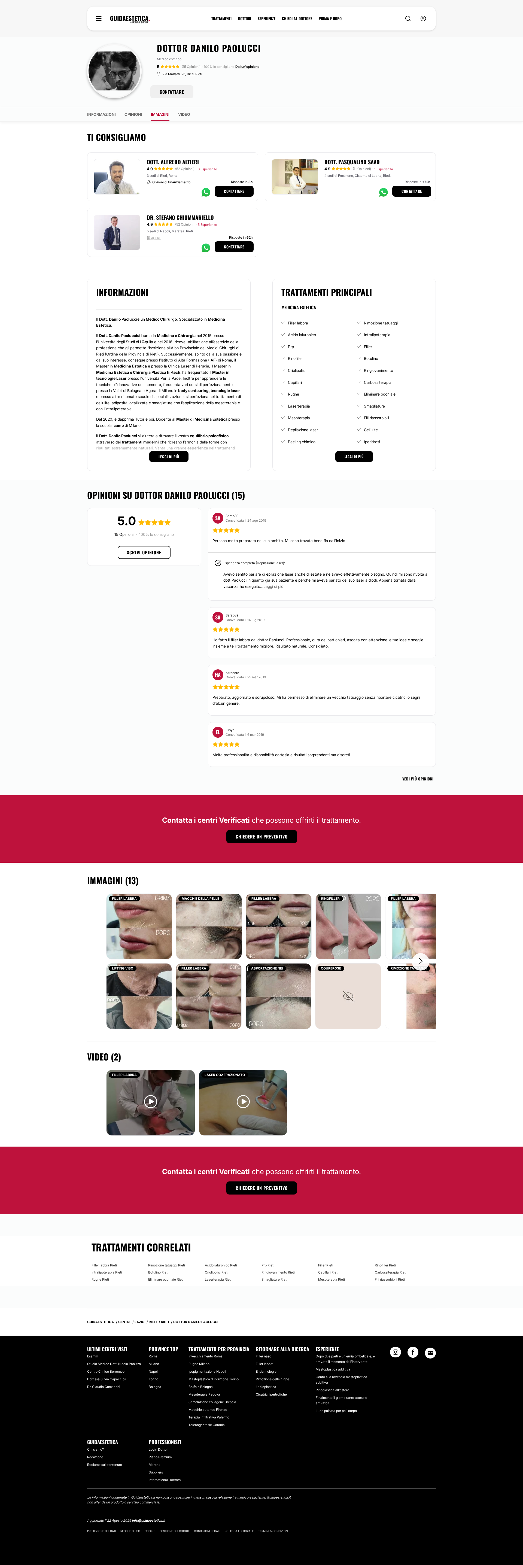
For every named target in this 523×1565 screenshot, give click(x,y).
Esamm (92, 1356)
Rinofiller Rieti (385, 1265)
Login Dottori (158, 1449)
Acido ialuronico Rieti (221, 1265)
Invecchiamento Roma (205, 1356)
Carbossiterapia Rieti (390, 1272)
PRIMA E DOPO (330, 18)
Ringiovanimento (378, 370)
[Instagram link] (395, 1354)
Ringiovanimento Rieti (278, 1272)
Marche (154, 1465)
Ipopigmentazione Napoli (207, 1371)
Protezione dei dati (101, 1531)
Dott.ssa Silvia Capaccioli (106, 1379)
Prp (291, 346)
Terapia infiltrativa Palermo (208, 1417)
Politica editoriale (239, 1531)
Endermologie (266, 1371)
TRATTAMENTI (221, 18)
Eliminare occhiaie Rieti (166, 1279)
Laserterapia (299, 406)
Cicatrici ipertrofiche (271, 1394)
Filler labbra (298, 323)
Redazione (95, 1457)
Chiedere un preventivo (262, 836)
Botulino (371, 358)
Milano (154, 1364)
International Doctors (165, 1480)
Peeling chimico (301, 441)
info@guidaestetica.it (148, 1520)
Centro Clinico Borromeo (105, 1371)
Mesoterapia (299, 417)
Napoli (154, 1371)
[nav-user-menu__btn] (423, 19)
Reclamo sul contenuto (104, 1465)
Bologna (155, 1387)
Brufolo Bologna (200, 1387)
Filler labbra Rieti (104, 1265)
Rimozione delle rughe (272, 1379)
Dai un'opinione (247, 67)
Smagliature (374, 406)
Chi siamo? (95, 1449)
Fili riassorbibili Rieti (390, 1279)
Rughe (293, 394)
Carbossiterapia (377, 382)
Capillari (295, 382)
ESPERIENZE (266, 18)
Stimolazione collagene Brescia (212, 1402)
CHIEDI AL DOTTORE (297, 18)
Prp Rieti (268, 1265)
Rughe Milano (198, 1364)
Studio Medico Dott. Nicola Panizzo (114, 1364)
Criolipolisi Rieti (216, 1272)
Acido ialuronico (302, 334)
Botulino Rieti (158, 1272)
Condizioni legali (207, 1531)
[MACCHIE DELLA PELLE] (209, 926)
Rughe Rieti (100, 1279)
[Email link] (430, 1353)
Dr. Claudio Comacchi (103, 1387)
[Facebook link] (413, 1354)
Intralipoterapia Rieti (107, 1272)
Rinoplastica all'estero (332, 1390)
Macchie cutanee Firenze (207, 1410)
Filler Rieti (325, 1265)
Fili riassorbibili (376, 417)
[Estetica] (130, 19)
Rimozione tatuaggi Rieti (166, 1265)
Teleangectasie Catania (206, 1425)
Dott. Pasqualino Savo (352, 162)
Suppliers (156, 1472)
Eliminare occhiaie (380, 394)
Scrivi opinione (144, 552)
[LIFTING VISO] (139, 995)
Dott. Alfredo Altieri (173, 162)
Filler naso (263, 1356)
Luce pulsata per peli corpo (336, 1411)
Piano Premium (160, 1457)
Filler (368, 346)
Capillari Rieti (328, 1272)
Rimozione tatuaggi (381, 323)
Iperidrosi (372, 441)
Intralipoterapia (377, 334)
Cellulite (371, 429)
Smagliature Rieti (274, 1279)
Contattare (234, 191)
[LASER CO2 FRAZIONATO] (243, 1102)
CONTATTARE (172, 92)
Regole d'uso (130, 1531)
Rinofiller (295, 358)
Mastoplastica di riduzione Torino (213, 1379)
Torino (153, 1379)
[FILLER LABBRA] (139, 926)
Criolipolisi (296, 370)
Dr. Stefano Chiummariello (180, 217)
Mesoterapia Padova (204, 1394)
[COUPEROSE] (348, 995)
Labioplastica (266, 1387)
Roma (153, 1356)
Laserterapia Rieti (218, 1279)
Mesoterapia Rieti (331, 1279)
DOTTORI (244, 18)
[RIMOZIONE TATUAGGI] (428, 995)
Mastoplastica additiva (333, 1369)
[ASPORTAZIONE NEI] (278, 995)
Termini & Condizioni (273, 1531)
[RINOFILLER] (348, 926)
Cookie (150, 1531)
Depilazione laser (303, 429)
